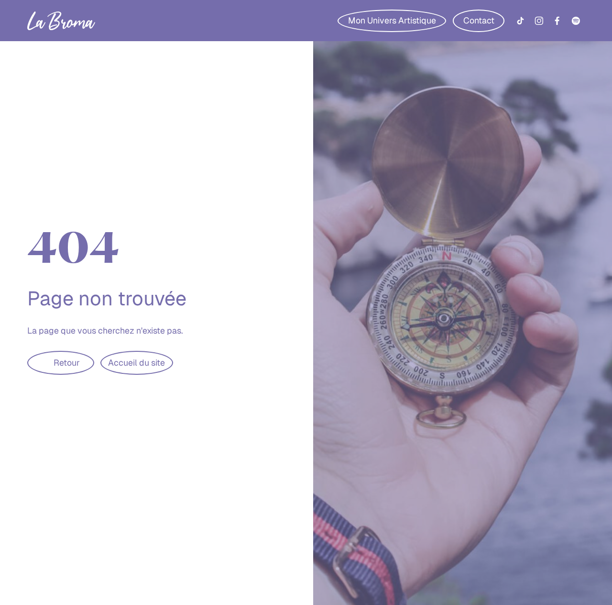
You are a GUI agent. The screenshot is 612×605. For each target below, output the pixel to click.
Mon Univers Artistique (392, 20)
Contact (478, 20)
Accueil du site (136, 362)
